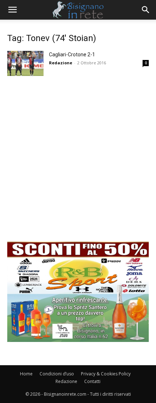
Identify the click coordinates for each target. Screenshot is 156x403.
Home (26, 374)
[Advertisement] (78, 163)
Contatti (92, 381)
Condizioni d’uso (57, 374)
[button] (12, 10)
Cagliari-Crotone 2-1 (72, 54)
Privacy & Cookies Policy (106, 374)
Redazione (60, 62)
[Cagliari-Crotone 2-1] (25, 63)
